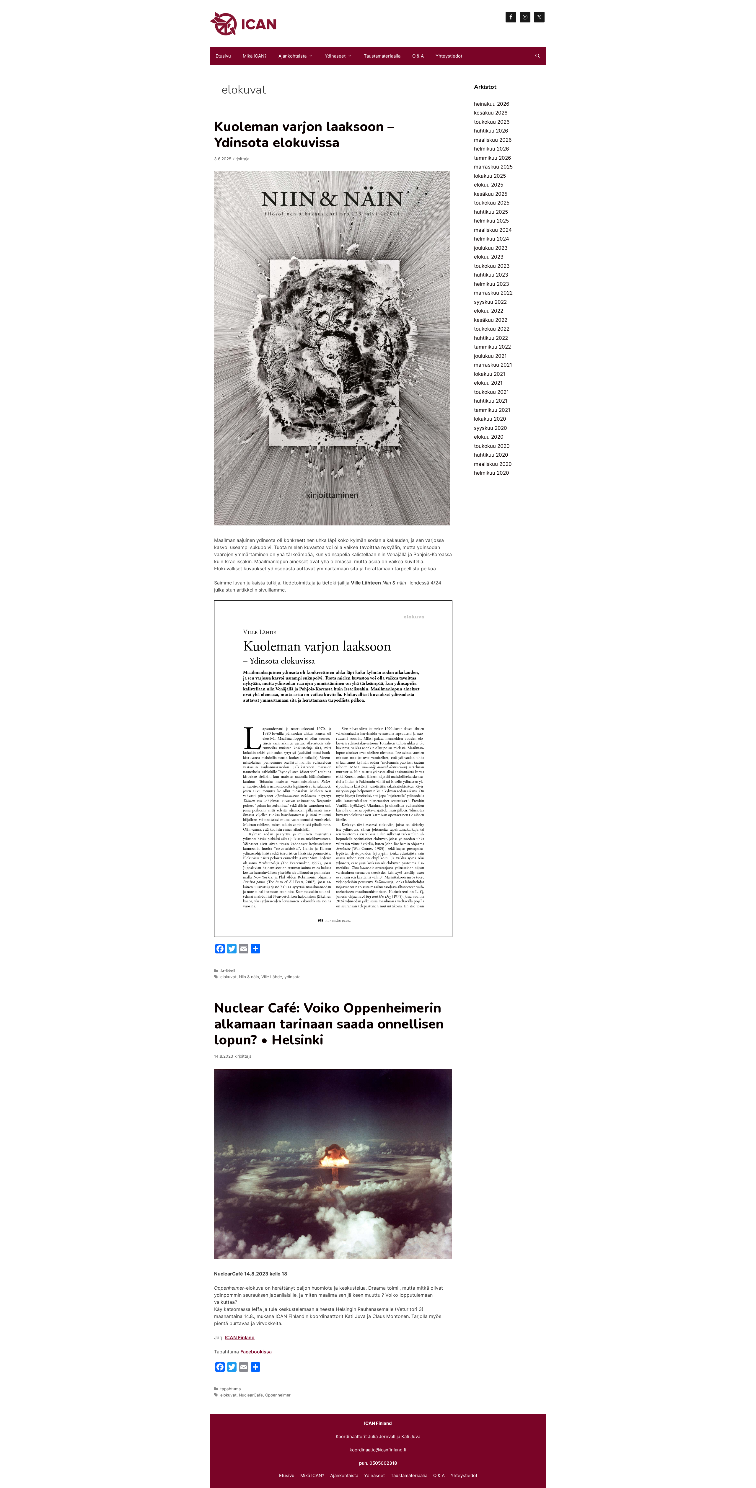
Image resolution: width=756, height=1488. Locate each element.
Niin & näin (249, 976)
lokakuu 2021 (489, 374)
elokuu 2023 (489, 257)
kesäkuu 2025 (490, 194)
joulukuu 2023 (491, 248)
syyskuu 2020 (490, 428)
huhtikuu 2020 (491, 455)
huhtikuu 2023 (491, 275)
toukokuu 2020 (492, 446)
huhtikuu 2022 (491, 338)
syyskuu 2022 (490, 302)
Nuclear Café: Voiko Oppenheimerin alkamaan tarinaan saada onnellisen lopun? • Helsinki (329, 1024)
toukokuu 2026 (492, 122)
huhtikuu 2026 (491, 131)
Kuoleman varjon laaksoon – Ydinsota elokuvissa (304, 135)
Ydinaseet (335, 56)
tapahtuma (230, 1388)
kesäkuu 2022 (490, 320)
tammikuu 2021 (492, 410)
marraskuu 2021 (493, 365)
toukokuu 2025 (491, 203)
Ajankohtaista (292, 56)
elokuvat (228, 976)
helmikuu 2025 (491, 221)
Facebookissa (256, 1352)
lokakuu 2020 (490, 419)
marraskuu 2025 (493, 167)
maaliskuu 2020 (493, 464)
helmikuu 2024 (491, 239)
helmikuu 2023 (491, 284)
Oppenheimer (278, 1395)
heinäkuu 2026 (491, 104)
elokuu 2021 (488, 383)
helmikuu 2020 (491, 473)
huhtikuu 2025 (491, 212)
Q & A (418, 56)
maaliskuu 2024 (493, 230)
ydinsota (292, 976)
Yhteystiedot (449, 56)
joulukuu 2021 (490, 356)
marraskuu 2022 (493, 293)
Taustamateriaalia (382, 56)
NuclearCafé (251, 1395)
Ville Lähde (271, 976)
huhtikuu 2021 (490, 401)
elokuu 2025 (488, 185)
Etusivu (223, 56)
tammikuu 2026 (492, 158)
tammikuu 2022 (492, 347)
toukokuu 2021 (491, 392)
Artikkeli (227, 970)
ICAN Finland (240, 1337)
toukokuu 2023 (492, 266)
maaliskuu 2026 (493, 140)
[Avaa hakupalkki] (537, 56)
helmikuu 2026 (491, 149)
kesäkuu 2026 (491, 113)
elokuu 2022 (488, 311)
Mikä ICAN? (255, 56)
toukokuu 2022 (491, 329)
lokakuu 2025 (490, 176)
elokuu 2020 (489, 437)
